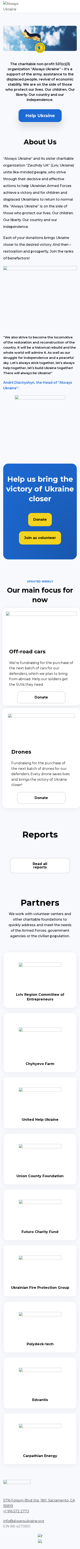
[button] (40, 115)
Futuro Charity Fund (40, 1232)
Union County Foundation (40, 1176)
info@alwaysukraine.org (23, 1521)
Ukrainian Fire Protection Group (40, 1288)
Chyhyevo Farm (40, 1064)
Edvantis (40, 1400)
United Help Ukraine (40, 1120)
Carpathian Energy (40, 1456)
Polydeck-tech (40, 1344)
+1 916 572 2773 (16, 1511)
